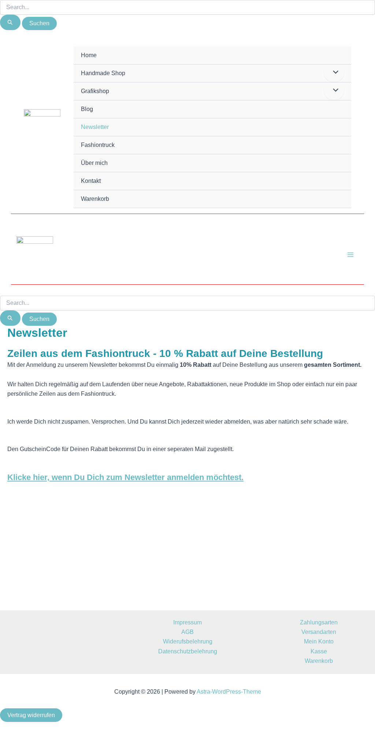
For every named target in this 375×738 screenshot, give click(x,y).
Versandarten (318, 632)
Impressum (187, 622)
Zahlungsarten (319, 622)
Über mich (94, 163)
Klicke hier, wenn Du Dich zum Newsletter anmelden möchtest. (125, 477)
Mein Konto (319, 641)
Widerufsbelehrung (187, 641)
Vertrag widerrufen (31, 715)
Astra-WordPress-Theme (229, 692)
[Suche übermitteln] (10, 22)
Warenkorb (95, 199)
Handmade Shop (103, 73)
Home (89, 55)
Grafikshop (95, 91)
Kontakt (91, 181)
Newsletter (95, 127)
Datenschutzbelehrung (187, 651)
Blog (87, 109)
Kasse (319, 651)
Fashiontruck (98, 145)
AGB (187, 632)
